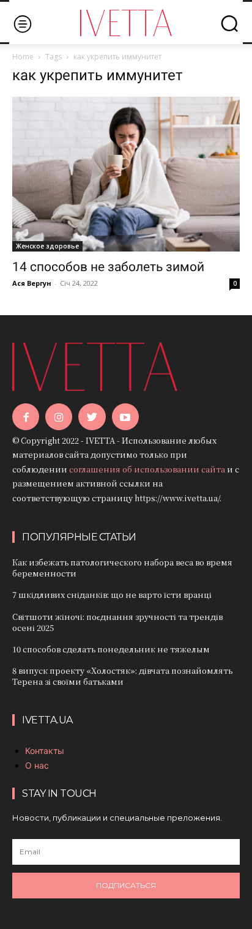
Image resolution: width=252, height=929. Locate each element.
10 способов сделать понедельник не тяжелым (111, 649)
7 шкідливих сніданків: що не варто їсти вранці (112, 594)
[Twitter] (91, 416)
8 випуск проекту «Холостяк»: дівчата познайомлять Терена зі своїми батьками (122, 676)
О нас (37, 765)
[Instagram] (58, 416)
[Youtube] (125, 416)
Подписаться (126, 885)
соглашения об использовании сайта (147, 469)
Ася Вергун (31, 283)
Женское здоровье (47, 246)
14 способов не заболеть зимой (108, 266)
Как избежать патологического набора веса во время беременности (122, 567)
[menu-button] (22, 23)
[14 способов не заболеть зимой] (126, 174)
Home (23, 56)
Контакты (44, 750)
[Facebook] (25, 416)
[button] (229, 23)
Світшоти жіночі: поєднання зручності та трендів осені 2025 (117, 622)
